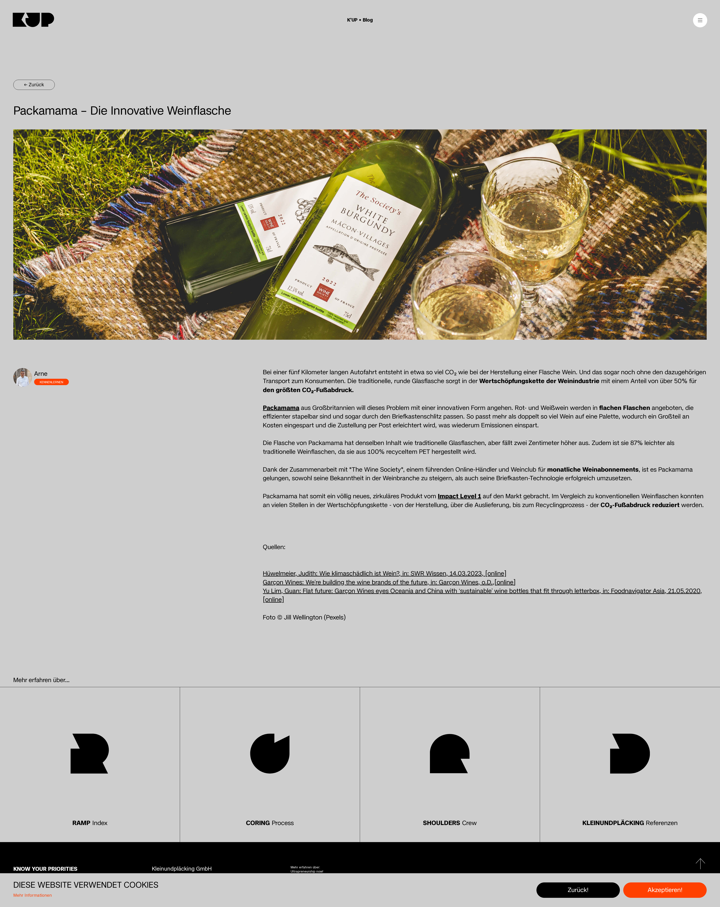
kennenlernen (51, 382)
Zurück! (578, 890)
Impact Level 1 (459, 496)
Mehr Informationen (32, 895)
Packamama (281, 408)
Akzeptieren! (665, 890)
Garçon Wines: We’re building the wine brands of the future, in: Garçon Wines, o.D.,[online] (389, 582)
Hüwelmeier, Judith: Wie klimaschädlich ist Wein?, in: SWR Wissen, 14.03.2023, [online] (384, 574)
